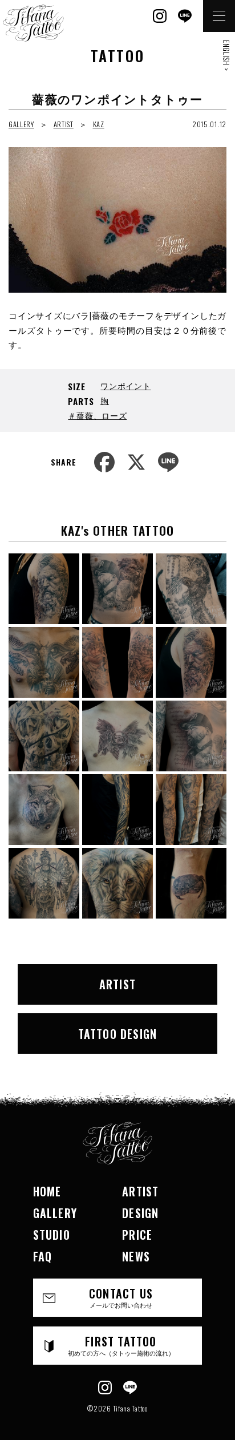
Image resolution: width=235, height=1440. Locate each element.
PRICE (137, 1234)
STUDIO (51, 1234)
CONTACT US (121, 1297)
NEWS (136, 1256)
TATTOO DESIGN (117, 1033)
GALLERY (21, 124)
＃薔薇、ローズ (97, 415)
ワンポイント (125, 385)
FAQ (42, 1256)
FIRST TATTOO (121, 1345)
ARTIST (64, 124)
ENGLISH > (226, 55)
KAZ (98, 124)
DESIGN (140, 1212)
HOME (47, 1191)
